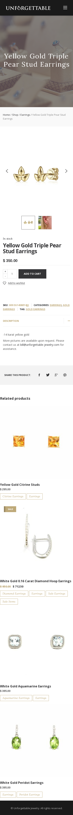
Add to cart (32, 273)
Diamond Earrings (14, 593)
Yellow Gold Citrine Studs (20, 484)
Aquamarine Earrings (16, 698)
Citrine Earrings (13, 496)
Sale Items (9, 601)
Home (6, 114)
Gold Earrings (35, 309)
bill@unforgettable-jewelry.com (39, 345)
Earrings (25, 114)
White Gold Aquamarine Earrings (25, 686)
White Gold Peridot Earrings (21, 783)
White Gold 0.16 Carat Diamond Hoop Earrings (35, 581)
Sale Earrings (56, 593)
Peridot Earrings (29, 794)
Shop (15, 114)
